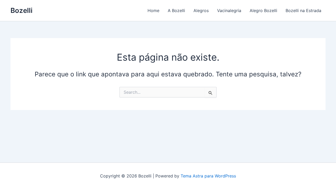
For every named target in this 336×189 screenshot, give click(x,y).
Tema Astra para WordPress (208, 175)
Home (153, 10)
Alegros (201, 10)
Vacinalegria (229, 10)
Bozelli (21, 10)
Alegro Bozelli (263, 10)
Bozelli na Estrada (303, 10)
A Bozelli (176, 10)
